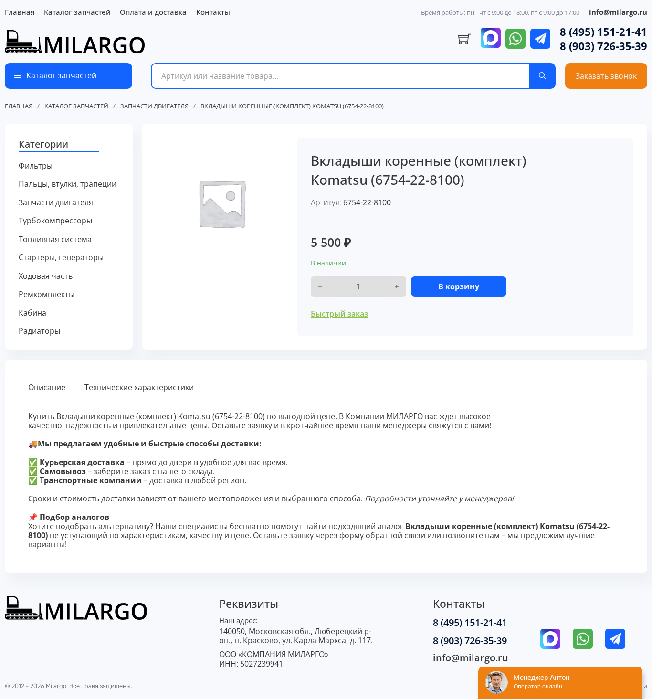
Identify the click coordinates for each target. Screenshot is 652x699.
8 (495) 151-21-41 (603, 31)
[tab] (47, 387)
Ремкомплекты (46, 294)
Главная (19, 12)
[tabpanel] (326, 481)
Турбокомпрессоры (55, 220)
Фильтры (36, 165)
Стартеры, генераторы (61, 257)
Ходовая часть (46, 276)
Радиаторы (39, 331)
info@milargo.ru (618, 12)
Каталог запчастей (77, 12)
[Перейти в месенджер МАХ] (491, 39)
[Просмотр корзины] (464, 39)
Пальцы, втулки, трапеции (67, 184)
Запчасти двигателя (154, 106)
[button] (69, 145)
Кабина (32, 313)
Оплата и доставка (153, 12)
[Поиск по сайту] (542, 76)
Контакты (213, 12)
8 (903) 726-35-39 (603, 46)
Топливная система (55, 239)
